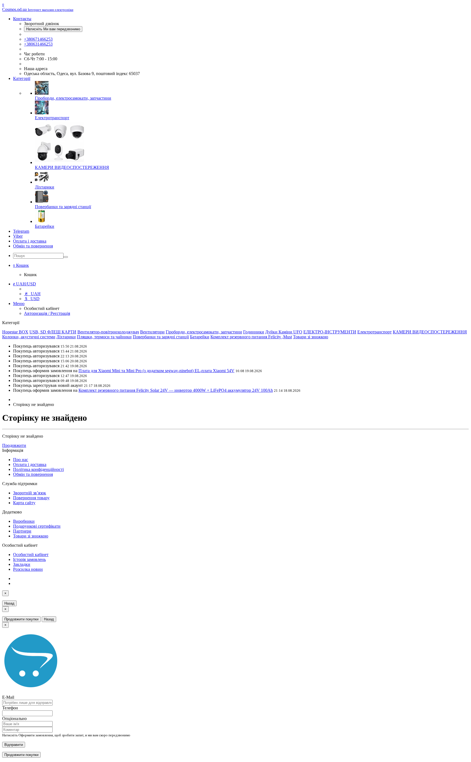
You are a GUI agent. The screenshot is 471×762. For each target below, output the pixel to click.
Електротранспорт (374, 332)
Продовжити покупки (21, 619)
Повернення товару (31, 497)
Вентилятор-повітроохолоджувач (108, 332)
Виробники (24, 521)
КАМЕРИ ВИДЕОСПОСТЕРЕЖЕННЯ (430, 332)
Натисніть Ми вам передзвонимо (53, 29)
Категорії (21, 78)
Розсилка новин (28, 569)
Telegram (21, 231)
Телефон (10, 708)
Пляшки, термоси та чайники (104, 336)
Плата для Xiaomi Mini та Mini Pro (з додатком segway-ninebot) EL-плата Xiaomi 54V (156, 370)
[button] (21, 265)
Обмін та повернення (33, 246)
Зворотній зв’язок (29, 493)
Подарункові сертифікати (37, 526)
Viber (18, 236)
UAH (33, 293)
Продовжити (14, 445)
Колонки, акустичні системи (28, 336)
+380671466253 (38, 39)
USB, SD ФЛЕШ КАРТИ (52, 332)
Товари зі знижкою (310, 336)
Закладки (21, 564)
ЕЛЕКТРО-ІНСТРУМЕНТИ (329, 332)
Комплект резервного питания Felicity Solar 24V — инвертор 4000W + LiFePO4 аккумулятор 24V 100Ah (175, 390)
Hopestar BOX (15, 332)
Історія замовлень (29, 559)
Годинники (253, 332)
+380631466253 (38, 44)
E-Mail (8, 697)
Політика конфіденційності (38, 469)
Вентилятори (152, 332)
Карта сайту (24, 502)
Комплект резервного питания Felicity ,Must (251, 336)
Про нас (20, 459)
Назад (9, 603)
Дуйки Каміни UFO (283, 332)
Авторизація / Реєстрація (47, 313)
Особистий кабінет (31, 554)
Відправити (13, 745)
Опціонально (14, 718)
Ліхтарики (66, 336)
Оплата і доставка (29, 241)
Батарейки (199, 336)
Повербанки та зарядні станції (161, 336)
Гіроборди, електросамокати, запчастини (204, 332)
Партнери (22, 531)
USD (32, 298)
